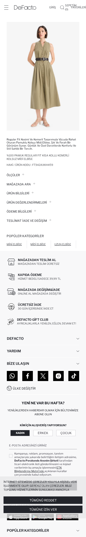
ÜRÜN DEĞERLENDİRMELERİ (27, 202)
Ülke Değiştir (24, 388)
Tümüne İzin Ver (43, 509)
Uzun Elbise (62, 244)
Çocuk (66, 433)
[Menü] (6, 7)
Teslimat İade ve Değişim (27, 220)
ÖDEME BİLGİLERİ (19, 211)
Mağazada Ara (19, 184)
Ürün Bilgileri (18, 193)
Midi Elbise (38, 244)
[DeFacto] (25, 7)
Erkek (43, 433)
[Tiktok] (73, 376)
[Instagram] (58, 376)
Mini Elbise (14, 244)
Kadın (20, 433)
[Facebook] (27, 376)
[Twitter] (43, 376)
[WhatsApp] (12, 376)
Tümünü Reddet (43, 500)
